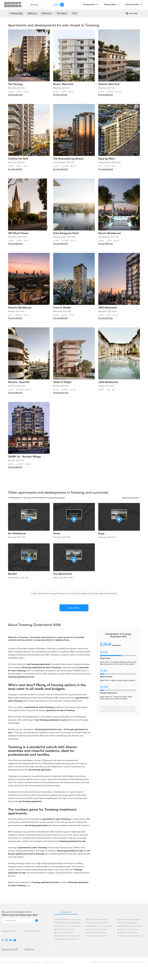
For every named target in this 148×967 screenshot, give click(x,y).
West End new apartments (96, 919)
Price (74, 13)
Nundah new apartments (127, 933)
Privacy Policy (34, 962)
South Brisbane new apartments (99, 926)
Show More (74, 608)
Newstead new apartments (97, 923)
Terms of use (47, 962)
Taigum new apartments (127, 923)
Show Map (133, 13)
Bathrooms (46, 13)
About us (5, 962)
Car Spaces (62, 13)
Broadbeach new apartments (129, 919)
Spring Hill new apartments (97, 936)
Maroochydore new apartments (67, 926)
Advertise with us (18, 962)
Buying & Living (9, 931)
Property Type (16, 13)
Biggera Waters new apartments (67, 936)
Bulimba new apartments (64, 929)
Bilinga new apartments (64, 933)
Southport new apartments (97, 929)
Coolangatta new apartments (66, 939)
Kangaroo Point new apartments (67, 923)
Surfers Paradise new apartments (67, 919)
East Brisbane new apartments (129, 926)
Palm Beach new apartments (128, 936)
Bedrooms (32, 13)
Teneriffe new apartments (96, 933)
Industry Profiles (32, 931)
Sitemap (58, 962)
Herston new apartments (127, 929)
